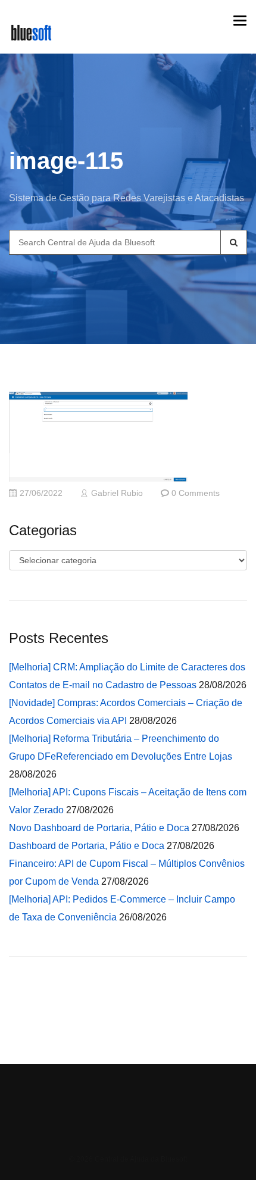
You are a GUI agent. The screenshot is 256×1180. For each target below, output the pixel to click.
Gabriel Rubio (117, 493)
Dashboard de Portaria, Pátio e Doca (86, 846)
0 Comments (195, 493)
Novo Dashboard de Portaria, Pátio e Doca (99, 828)
